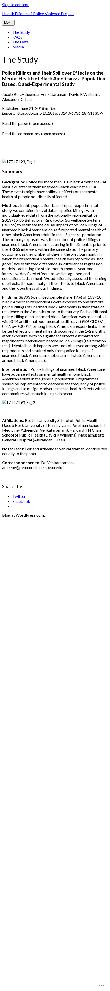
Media (18, 46)
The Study (21, 32)
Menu (8, 23)
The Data (20, 41)
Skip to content (15, 4)
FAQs (17, 37)
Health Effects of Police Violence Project (38, 13)
